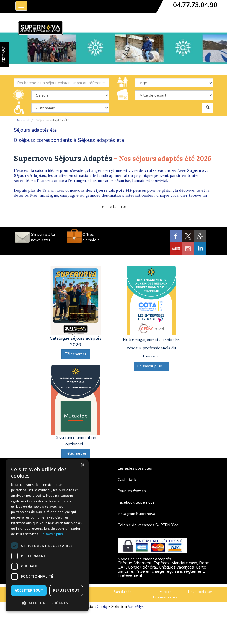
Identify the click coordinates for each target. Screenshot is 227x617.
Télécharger (75, 354)
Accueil (23, 120)
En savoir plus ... (151, 366)
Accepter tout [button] (29, 590)
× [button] (82, 465)
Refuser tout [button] (66, 590)
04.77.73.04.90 (195, 5)
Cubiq (102, 606)
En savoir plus (51, 534)
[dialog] (47, 535)
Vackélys (136, 606)
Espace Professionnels (165, 594)
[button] (47, 603)
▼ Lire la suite (113, 206)
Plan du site (122, 591)
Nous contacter (200, 591)
